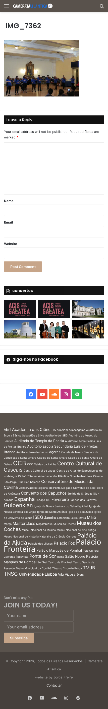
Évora (80, 574)
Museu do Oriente (64, 524)
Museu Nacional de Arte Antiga (76, 530)
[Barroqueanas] (88, 309)
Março (8, 524)
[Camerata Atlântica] (33, 6)
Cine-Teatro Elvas (81, 476)
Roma (60, 556)
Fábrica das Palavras (83, 500)
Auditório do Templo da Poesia (39, 441)
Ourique (71, 536)
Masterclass (24, 523)
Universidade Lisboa (38, 574)
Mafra (82, 518)
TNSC (11, 574)
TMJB (89, 567)
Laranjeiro (63, 518)
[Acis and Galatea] (20, 309)
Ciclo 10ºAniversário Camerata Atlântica (43, 476)
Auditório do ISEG (56, 435)
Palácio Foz (64, 543)
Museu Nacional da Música (39, 530)
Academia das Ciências (34, 429)
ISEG (38, 517)
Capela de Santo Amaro (52, 457)
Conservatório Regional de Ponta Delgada (45, 488)
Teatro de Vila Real (60, 562)
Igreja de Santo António (52, 512)
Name (9, 201)
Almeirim (62, 430)
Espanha (24, 499)
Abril (7, 430)
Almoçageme (77, 430)
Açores (54, 452)
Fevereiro (60, 499)
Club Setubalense (29, 482)
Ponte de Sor (42, 556)
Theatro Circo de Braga (67, 568)
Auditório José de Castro (32, 452)
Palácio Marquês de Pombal (59, 550)
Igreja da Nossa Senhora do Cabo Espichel (61, 506)
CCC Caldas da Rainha (41, 464)
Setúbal (42, 562)
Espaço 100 (43, 500)
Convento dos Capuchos (44, 493)
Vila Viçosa (67, 574)
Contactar (54, 685)
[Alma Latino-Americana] (88, 329)
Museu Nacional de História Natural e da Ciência (34, 536)
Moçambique (44, 524)
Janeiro (50, 518)
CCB (19, 463)
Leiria (74, 518)
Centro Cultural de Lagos (40, 470)
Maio (91, 517)
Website (10, 244)
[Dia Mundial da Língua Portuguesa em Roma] (54, 329)
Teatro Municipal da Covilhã (33, 568)
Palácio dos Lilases (40, 543)
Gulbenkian (18, 505)
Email (8, 222)
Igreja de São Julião (80, 512)
